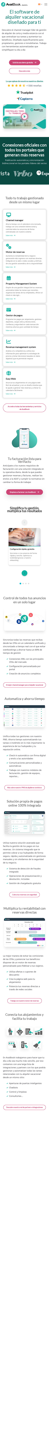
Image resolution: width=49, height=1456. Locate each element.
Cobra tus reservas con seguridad (24, 895)
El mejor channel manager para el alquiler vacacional (24, 685)
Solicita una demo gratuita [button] (23, 62)
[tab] (20, 583)
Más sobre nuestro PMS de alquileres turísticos (24, 788)
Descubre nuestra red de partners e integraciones (24, 1107)
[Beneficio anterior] (24, 522)
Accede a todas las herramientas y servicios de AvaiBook (24, 407)
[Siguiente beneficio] (24, 573)
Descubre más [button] (24, 71)
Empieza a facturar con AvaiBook (23, 492)
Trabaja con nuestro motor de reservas (24, 1001)
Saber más (9, 235)
